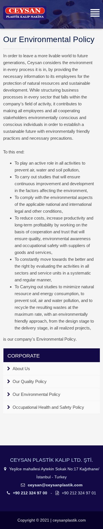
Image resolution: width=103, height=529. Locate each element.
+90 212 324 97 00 (30, 493)
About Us (21, 368)
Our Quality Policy (30, 381)
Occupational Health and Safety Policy (48, 407)
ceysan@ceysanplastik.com (54, 485)
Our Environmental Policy (36, 394)
